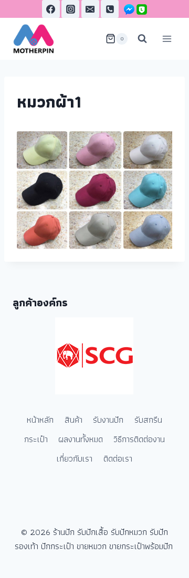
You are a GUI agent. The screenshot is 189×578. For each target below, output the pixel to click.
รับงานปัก (108, 419)
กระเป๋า (36, 439)
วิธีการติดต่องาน (139, 439)
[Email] (90, 9)
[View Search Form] (142, 38)
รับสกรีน (148, 419)
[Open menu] (166, 38)
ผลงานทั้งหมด (80, 439)
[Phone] (110, 9)
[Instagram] (70, 9)
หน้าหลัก (40, 419)
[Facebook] (51, 9)
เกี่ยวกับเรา (74, 458)
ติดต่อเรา (117, 458)
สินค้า (73, 419)
